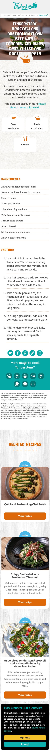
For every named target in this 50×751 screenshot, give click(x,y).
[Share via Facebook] (18, 353)
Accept (25, 744)
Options (25, 737)
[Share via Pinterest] (25, 353)
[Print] (40, 353)
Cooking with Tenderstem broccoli (14, 16)
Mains (33, 16)
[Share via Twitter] (10, 353)
